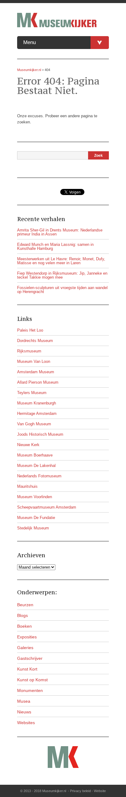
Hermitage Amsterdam (37, 413)
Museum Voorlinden (34, 496)
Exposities (27, 636)
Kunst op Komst (32, 679)
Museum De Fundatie (36, 517)
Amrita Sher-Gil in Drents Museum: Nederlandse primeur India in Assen (59, 232)
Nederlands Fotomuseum (39, 476)
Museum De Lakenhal (36, 465)
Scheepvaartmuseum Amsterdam (46, 507)
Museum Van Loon (33, 361)
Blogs (22, 615)
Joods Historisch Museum (40, 434)
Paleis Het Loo (30, 330)
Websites (26, 722)
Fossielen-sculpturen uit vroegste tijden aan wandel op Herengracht (62, 289)
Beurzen (25, 604)
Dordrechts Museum (35, 340)
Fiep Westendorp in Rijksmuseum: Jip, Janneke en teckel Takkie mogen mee (62, 275)
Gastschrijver (30, 658)
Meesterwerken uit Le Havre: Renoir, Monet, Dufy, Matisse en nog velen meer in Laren (61, 261)
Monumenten (30, 690)
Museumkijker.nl (29, 70)
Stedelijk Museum (33, 528)
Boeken (24, 626)
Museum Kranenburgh (36, 403)
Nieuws (24, 711)
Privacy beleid (80, 791)
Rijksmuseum (29, 351)
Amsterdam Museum (35, 372)
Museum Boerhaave (35, 455)
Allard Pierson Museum (37, 382)
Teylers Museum (31, 392)
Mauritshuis (27, 486)
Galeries (25, 647)
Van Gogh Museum (34, 424)
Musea (23, 701)
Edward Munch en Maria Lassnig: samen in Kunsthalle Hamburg (55, 246)
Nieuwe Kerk (28, 444)
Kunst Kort (27, 669)
